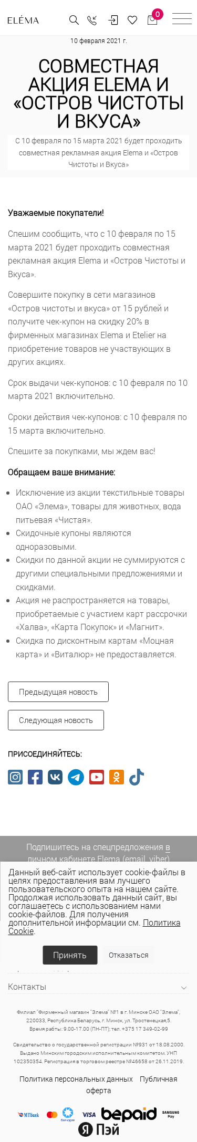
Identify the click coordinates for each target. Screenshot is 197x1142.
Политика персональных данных (76, 1079)
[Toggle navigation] (182, 20)
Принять (70, 954)
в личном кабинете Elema (99, 852)
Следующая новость (56, 720)
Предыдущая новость (58, 691)
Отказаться (129, 955)
